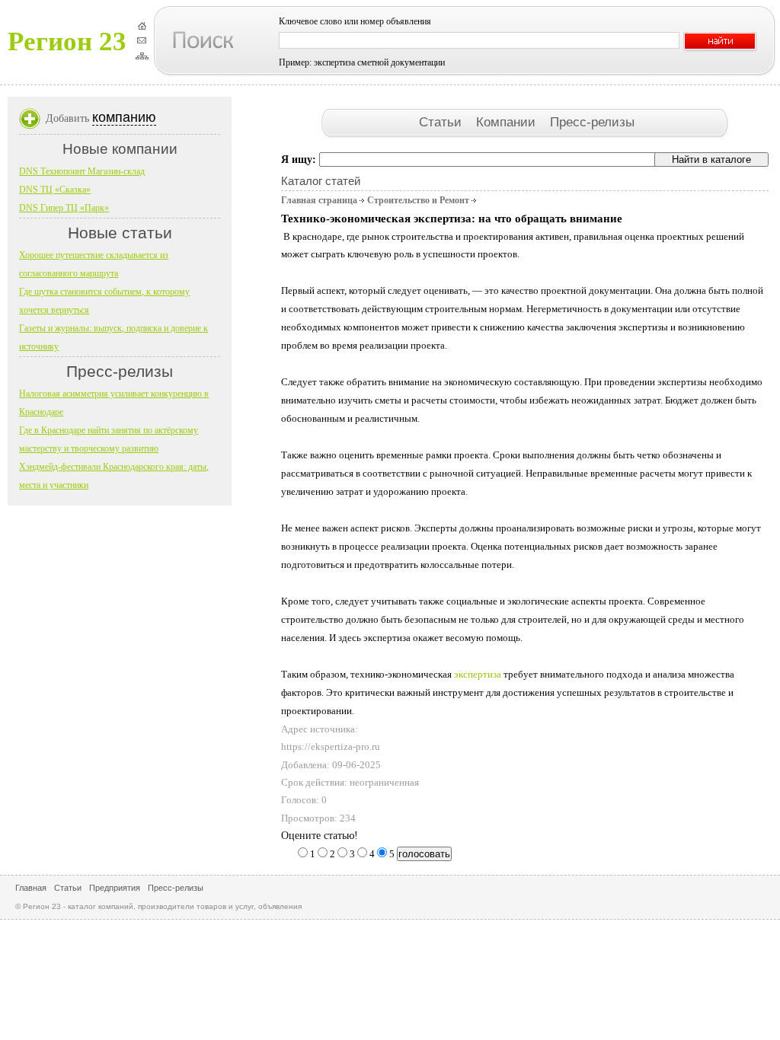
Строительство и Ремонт (418, 200)
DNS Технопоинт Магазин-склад (82, 171)
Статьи (442, 121)
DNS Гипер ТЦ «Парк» (64, 208)
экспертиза (478, 674)
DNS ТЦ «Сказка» (55, 189)
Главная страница (319, 200)
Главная (30, 887)
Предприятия (114, 887)
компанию (124, 117)
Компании (507, 121)
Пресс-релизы (592, 121)
